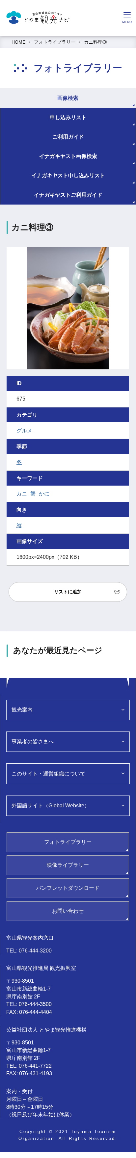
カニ (21, 493)
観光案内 (22, 709)
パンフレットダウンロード (67, 888)
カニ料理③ (95, 42)
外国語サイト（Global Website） (51, 805)
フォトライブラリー (54, 42)
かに (44, 493)
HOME (18, 42)
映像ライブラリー (68, 865)
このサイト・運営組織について (48, 773)
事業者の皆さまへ (33, 741)
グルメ (24, 430)
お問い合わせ (68, 911)
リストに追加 (68, 591)
